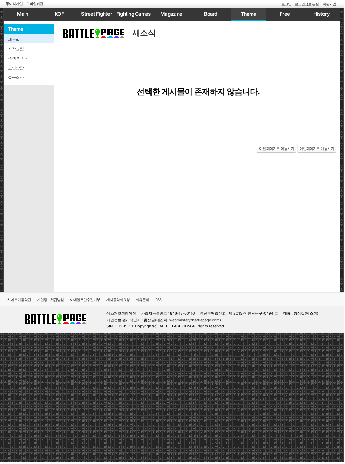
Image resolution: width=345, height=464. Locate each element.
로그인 (286, 4)
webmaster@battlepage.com (194, 320)
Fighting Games (133, 14)
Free (284, 14)
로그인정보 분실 (307, 4)
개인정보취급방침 (50, 299)
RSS (158, 299)
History (321, 14)
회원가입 (329, 4)
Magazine (171, 14)
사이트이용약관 (19, 299)
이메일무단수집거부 (85, 299)
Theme (248, 14)
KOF (59, 14)
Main (22, 14)
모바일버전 (34, 3)
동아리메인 (14, 3)
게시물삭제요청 (118, 299)
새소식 (144, 33)
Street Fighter (96, 14)
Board (210, 14)
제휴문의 (142, 299)
